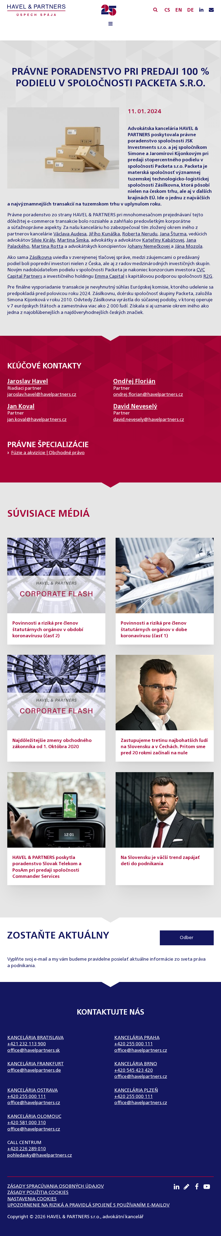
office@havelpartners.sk (33, 1050)
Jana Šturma (173, 234)
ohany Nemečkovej (150, 246)
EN (178, 10)
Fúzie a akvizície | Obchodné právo (48, 453)
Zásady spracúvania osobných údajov (55, 1186)
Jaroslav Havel (27, 382)
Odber (187, 938)
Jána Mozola (188, 246)
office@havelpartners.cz (140, 1050)
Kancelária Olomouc (34, 1116)
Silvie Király (43, 240)
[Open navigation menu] (110, 24)
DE (190, 10)
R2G (207, 276)
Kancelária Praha (137, 1038)
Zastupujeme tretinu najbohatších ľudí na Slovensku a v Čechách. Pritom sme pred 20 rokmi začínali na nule (164, 747)
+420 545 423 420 (133, 1070)
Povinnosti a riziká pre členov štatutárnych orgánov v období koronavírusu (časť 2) (47, 629)
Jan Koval (20, 407)
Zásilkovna (40, 257)
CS (167, 10)
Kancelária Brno (135, 1064)
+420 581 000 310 (26, 1123)
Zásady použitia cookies (37, 1192)
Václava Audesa (70, 234)
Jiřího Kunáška (104, 234)
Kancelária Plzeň (136, 1090)
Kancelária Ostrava (32, 1090)
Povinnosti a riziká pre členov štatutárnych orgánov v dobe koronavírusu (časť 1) (154, 629)
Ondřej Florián (134, 382)
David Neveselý (135, 407)
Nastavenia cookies (32, 1199)
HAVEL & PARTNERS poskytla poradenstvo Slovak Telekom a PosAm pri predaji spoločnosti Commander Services (46, 867)
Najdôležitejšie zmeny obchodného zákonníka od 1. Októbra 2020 (52, 743)
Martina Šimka (73, 240)
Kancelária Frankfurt (35, 1064)
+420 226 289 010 (26, 1149)
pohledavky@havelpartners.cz (39, 1155)
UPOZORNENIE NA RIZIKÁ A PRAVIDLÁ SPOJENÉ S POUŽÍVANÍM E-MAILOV (88, 1205)
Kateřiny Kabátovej (163, 240)
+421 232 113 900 (26, 1044)
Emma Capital (109, 276)
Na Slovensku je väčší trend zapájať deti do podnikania (160, 860)
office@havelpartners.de (34, 1070)
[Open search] (155, 9)
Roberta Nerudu (139, 234)
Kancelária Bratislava (35, 1038)
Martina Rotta (47, 246)
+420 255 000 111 (133, 1044)
